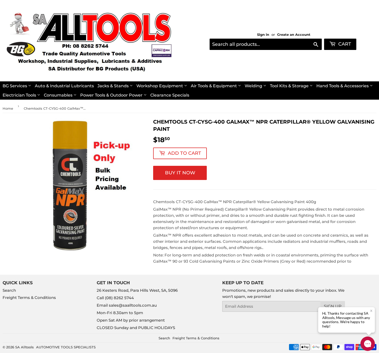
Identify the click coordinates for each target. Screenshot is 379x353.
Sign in (263, 35)
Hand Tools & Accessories (343, 85)
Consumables (58, 95)
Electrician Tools (20, 95)
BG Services (15, 85)
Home (8, 108)
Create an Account (293, 35)
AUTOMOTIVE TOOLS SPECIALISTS (66, 347)
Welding (254, 85)
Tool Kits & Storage (290, 85)
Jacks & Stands (113, 85)
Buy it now (180, 173)
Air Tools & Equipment (214, 85)
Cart (344, 44)
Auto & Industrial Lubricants (64, 85)
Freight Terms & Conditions (29, 297)
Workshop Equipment (160, 85)
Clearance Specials (169, 95)
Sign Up (333, 306)
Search (9, 290)
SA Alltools (24, 347)
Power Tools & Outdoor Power (112, 95)
